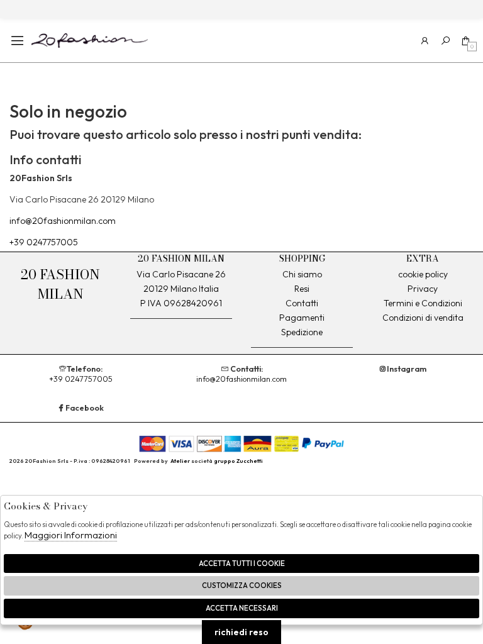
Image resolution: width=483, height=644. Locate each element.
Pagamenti (302, 317)
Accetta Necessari (242, 608)
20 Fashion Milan (89, 40)
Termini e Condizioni (423, 303)
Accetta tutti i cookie (242, 563)
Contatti (302, 303)
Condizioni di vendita (423, 317)
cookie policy (423, 274)
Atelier (180, 460)
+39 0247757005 (43, 242)
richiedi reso (241, 632)
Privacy (423, 288)
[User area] (425, 40)
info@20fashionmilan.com (62, 220)
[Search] (445, 40)
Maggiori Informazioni (71, 535)
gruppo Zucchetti (238, 460)
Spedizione (302, 332)
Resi (301, 288)
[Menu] (17, 40)
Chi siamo (302, 274)
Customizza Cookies (242, 585)
